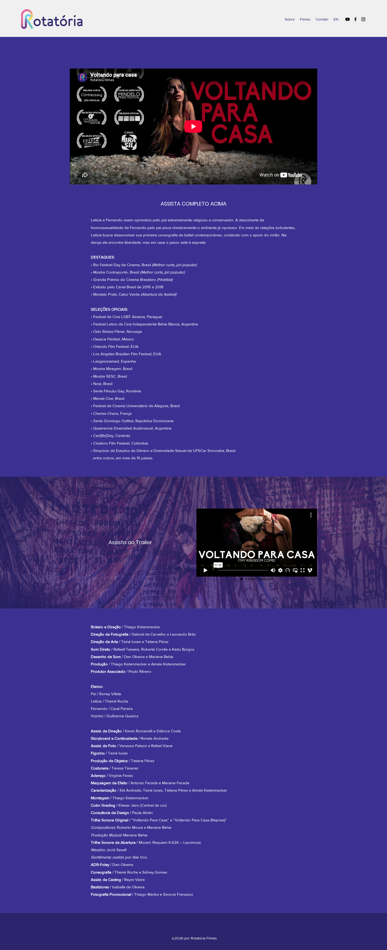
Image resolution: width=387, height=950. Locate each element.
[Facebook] (355, 19)
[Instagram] (363, 19)
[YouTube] (347, 19)
